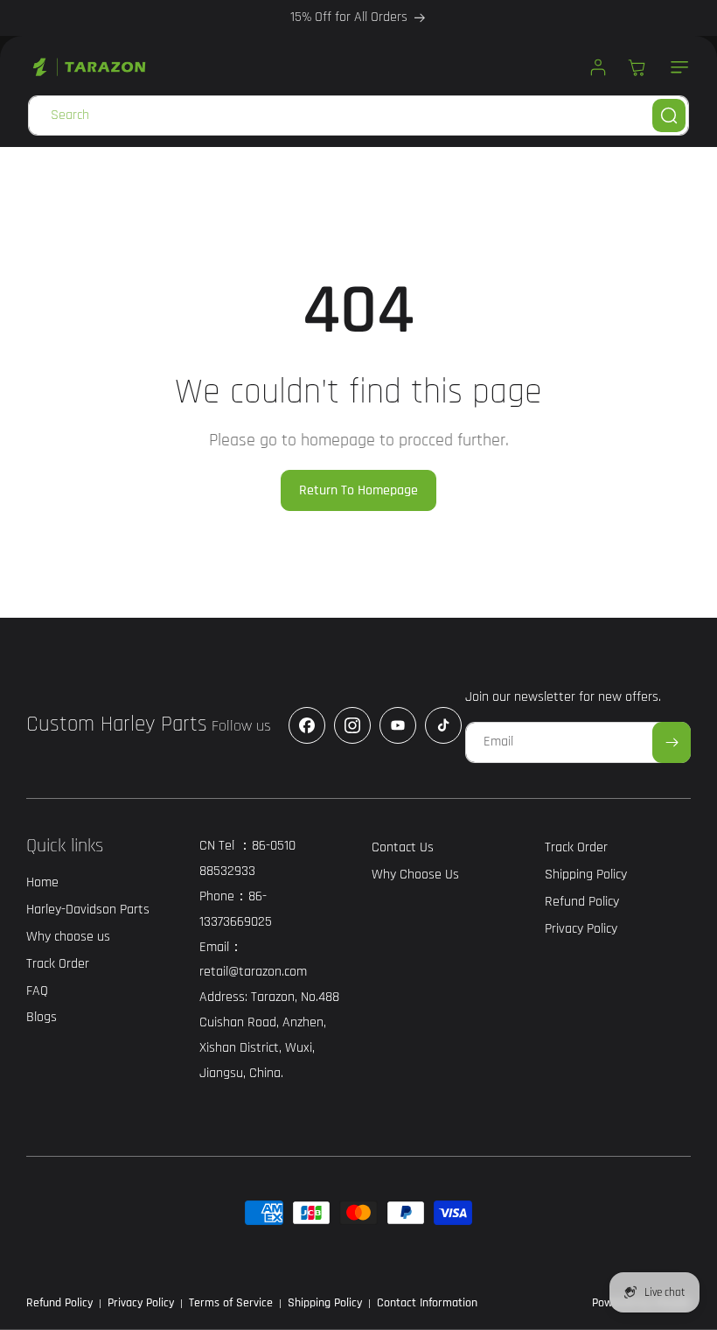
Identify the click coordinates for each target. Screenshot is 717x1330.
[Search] (669, 115)
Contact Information (427, 1303)
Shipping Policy (325, 1303)
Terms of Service (231, 1303)
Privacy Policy (141, 1303)
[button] (676, 67)
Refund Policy (59, 1303)
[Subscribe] (671, 742)
